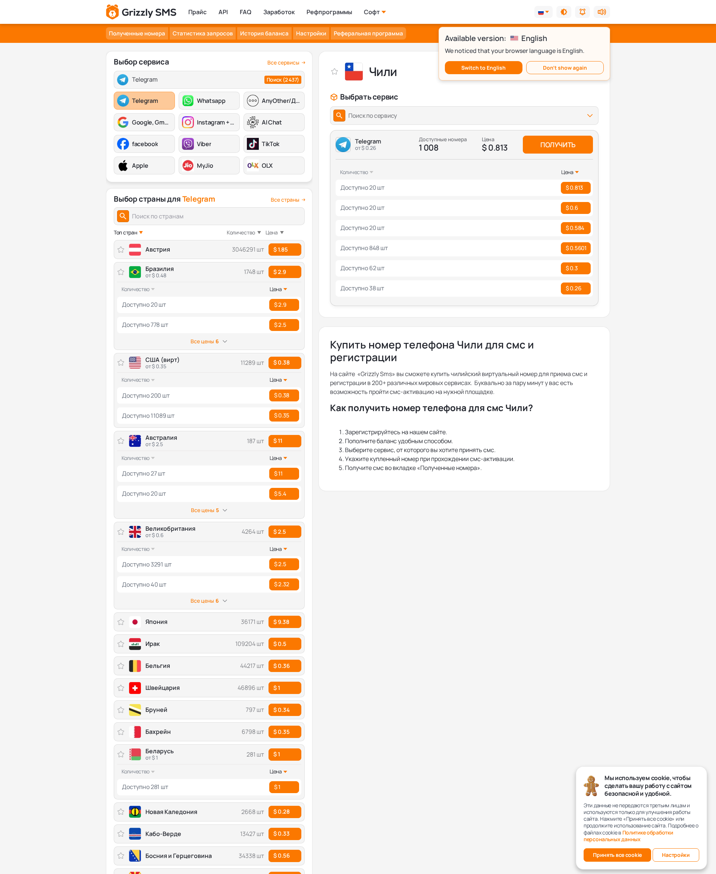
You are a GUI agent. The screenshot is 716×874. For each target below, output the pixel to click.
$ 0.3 (572, 268)
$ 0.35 (281, 415)
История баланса (264, 33)
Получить (557, 144)
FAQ (245, 12)
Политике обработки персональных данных (628, 836)
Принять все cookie (617, 854)
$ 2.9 (279, 272)
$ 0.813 (574, 188)
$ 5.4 (280, 494)
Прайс (197, 12)
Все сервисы (283, 62)
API (223, 12)
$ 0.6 (572, 208)
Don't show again (565, 67)
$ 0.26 (573, 288)
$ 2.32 (281, 584)
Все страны (285, 199)
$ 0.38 (281, 362)
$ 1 (276, 754)
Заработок (279, 12)
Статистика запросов (203, 33)
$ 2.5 (280, 325)
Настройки (311, 33)
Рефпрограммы (329, 12)
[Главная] (141, 12)
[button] (563, 12)
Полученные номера (137, 33)
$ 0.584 (575, 228)
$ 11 (277, 441)
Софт (372, 12)
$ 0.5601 (576, 248)
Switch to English (483, 67)
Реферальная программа (368, 33)
